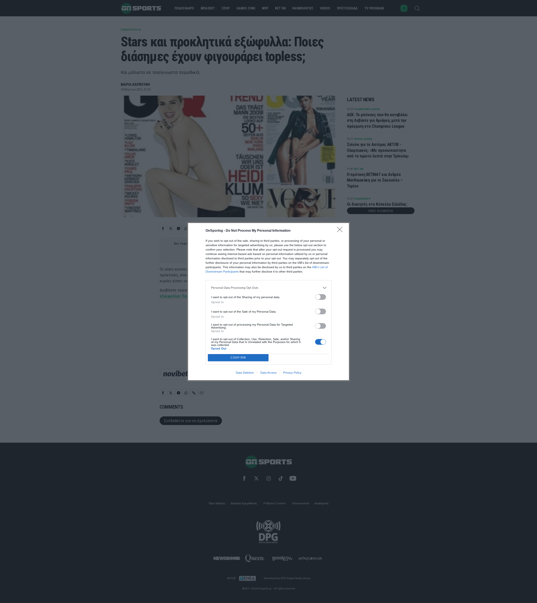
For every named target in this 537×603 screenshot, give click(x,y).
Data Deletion (245, 372)
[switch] (320, 297)
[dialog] (268, 302)
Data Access (268, 372)
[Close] (341, 231)
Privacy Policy (292, 372)
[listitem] (268, 288)
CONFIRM (238, 357)
